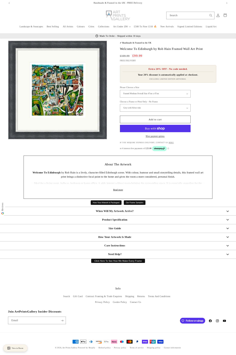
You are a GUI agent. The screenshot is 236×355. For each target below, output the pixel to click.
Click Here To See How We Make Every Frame (118, 261)
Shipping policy (154, 347)
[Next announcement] (226, 3)
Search (66, 296)
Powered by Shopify (86, 348)
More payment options (155, 136)
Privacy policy (120, 347)
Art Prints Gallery (70, 348)
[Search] (210, 15)
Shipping (129, 296)
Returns (141, 296)
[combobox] (190, 15)
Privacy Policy (102, 302)
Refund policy (105, 347)
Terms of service (137, 347)
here (171, 142)
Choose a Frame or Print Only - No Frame (139, 101)
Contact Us (135, 302)
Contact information (172, 347)
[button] (121, 26)
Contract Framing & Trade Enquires (104, 296)
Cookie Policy (120, 302)
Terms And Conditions (159, 296)
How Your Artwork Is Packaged (106, 202)
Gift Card (78, 296)
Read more (118, 190)
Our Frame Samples (134, 202)
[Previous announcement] (9, 3)
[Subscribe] (62, 320)
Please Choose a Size (129, 87)
